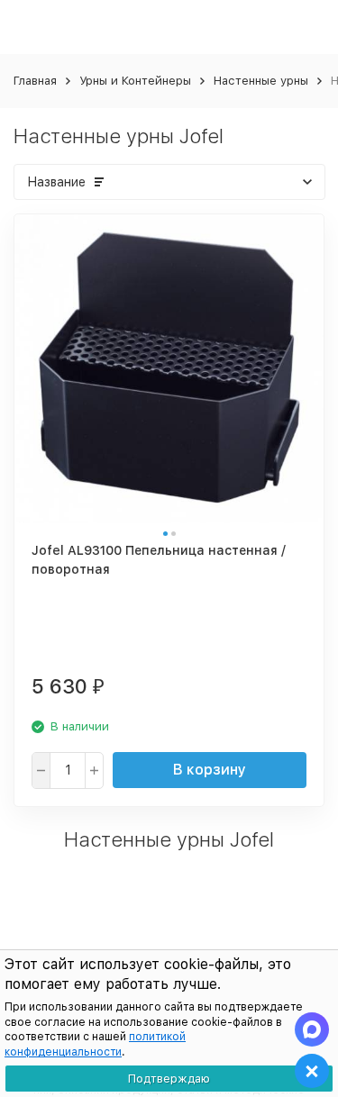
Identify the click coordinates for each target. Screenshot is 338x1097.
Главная (35, 80)
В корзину (209, 769)
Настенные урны (261, 80)
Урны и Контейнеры (135, 80)
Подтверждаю (169, 1078)
